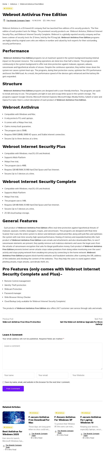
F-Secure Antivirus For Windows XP (64, 418)
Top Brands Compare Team (18, 20)
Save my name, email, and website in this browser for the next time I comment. (37, 382)
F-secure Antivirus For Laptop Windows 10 (90, 420)
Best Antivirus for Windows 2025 (12, 433)
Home (5, 4)
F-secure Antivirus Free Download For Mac (39, 420)
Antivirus (13, 4)
